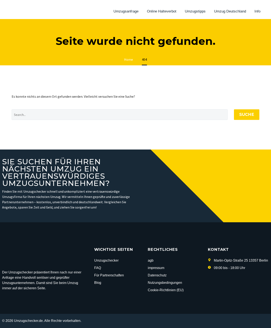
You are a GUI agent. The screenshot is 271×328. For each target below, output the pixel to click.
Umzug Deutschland (230, 11)
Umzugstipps (195, 11)
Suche (246, 114)
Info (257, 11)
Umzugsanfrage (125, 11)
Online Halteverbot (161, 11)
